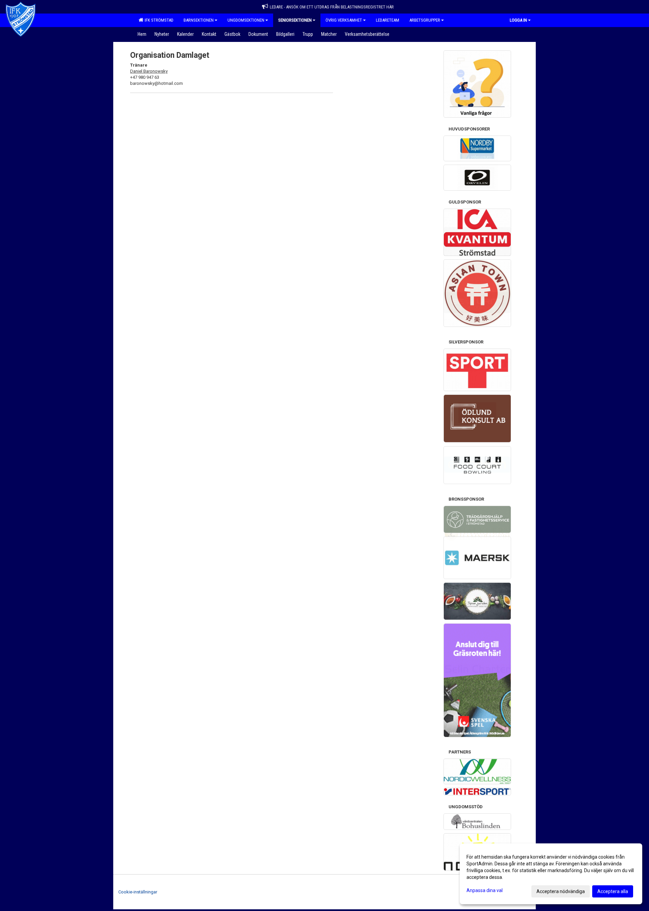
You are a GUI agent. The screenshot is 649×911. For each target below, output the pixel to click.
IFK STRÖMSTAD (158, 20)
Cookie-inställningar (137, 891)
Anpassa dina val (484, 890)
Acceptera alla (612, 891)
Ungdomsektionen (245, 20)
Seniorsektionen (295, 20)
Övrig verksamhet (344, 20)
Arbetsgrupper (424, 20)
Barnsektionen (199, 20)
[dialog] (551, 873)
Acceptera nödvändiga (560, 891)
